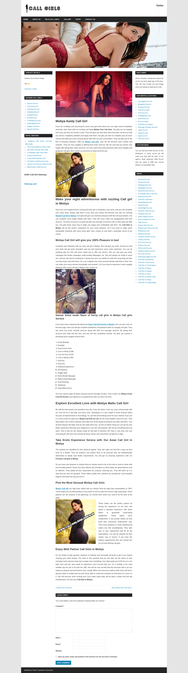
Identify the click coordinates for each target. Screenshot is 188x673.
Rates (78, 19)
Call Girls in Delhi (30, 89)
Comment (60, 606)
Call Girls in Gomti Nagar (147, 265)
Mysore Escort (32, 103)
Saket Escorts (143, 205)
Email (58, 644)
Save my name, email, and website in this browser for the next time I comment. (87, 657)
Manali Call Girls (33, 129)
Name (58, 638)
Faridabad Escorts (144, 116)
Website (59, 651)
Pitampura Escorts (144, 196)
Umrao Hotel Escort (34, 155)
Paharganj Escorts (144, 185)
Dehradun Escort (33, 109)
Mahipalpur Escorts (145, 188)
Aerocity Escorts (144, 179)
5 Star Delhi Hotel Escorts (36, 158)
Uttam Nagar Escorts (145, 216)
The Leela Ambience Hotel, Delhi (38, 147)
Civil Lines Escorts (144, 242)
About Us (36, 19)
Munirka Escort (143, 118)
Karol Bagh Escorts (145, 208)
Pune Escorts (143, 113)
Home (25, 19)
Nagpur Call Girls (33, 126)
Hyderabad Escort (33, 123)
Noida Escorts (143, 133)
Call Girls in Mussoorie (146, 262)
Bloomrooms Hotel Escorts (36, 167)
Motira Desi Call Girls (64, 588)
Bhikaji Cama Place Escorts (148, 228)
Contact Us (90, 19)
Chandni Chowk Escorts (146, 237)
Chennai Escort (32, 106)
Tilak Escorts (142, 222)
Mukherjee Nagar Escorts (147, 257)
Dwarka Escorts (144, 182)
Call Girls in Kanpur (145, 271)
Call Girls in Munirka (145, 199)
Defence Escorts (144, 245)
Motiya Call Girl (62, 488)
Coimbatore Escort (34, 121)
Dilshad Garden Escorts (146, 251)
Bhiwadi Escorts (144, 231)
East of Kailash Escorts (146, 219)
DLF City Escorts (144, 254)
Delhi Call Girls (52, 19)
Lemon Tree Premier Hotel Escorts (39, 164)
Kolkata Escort (32, 115)
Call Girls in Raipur (144, 268)
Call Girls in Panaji (144, 280)
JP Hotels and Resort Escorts (37, 161)
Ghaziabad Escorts (145, 202)
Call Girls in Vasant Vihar (147, 277)
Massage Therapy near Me (147, 127)
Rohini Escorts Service (146, 191)
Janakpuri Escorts (144, 214)
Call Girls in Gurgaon (145, 124)
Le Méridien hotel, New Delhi (37, 152)
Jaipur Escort (143, 130)
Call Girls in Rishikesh (146, 259)
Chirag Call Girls (144, 239)
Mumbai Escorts (144, 107)
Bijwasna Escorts (144, 234)
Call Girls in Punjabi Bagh (147, 282)
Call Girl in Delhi (143, 110)
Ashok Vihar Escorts (145, 225)
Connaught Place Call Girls (147, 194)
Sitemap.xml (30, 184)
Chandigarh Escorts (145, 101)
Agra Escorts (142, 136)
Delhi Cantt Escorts (145, 248)
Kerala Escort (32, 118)
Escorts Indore (143, 121)
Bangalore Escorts (144, 104)
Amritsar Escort (143, 139)
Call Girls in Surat (144, 274)
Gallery (67, 19)
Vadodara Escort (33, 112)
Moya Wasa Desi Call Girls (121, 588)
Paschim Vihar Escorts (146, 211)
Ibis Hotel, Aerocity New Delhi (37, 150)
